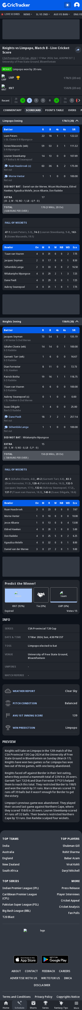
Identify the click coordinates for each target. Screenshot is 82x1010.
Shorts (33, 1007)
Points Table (54, 110)
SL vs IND (42, 14)
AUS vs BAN (61, 14)
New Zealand (11, 864)
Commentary (12, 110)
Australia (8, 852)
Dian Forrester (12, 366)
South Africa (10, 870)
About (16, 971)
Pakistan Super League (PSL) (20, 904)
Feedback (48, 971)
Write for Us (50, 978)
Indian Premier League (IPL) (20, 888)
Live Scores (12, 14)
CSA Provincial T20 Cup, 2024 (19, 58)
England (7, 858)
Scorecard (33, 110)
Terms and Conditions (16, 997)
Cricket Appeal (70, 900)
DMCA (68, 978)
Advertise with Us (23, 978)
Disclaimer (42, 985)
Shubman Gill (71, 846)
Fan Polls (74, 913)
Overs (72, 110)
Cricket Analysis (69, 907)
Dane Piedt (10, 280)
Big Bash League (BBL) (16, 911)
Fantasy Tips (61, 1007)
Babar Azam (72, 858)
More (76, 1007)
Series (45, 1007)
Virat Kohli (73, 864)
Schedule (19, 1007)
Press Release (71, 888)
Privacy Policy (43, 997)
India (5, 846)
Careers (64, 971)
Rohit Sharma (71, 852)
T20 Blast (8, 917)
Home (6, 1007)
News (26, 14)
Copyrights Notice (68, 997)
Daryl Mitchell (71, 870)
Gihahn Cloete (12, 346)
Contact (31, 971)
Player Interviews (68, 894)
